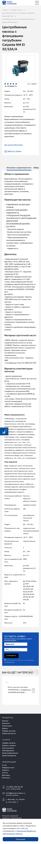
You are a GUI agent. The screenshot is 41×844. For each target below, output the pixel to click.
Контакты (6, 777)
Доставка (6, 775)
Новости (5, 770)
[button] (31, 672)
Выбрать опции (14, 151)
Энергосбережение (10, 753)
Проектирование (9, 755)
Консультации (8, 748)
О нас (4, 765)
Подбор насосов (8, 731)
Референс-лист (8, 767)
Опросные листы (9, 733)
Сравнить (11, 86)
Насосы (5, 720)
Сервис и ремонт (9, 745)
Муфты (5, 728)
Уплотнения (7, 725)
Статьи (5, 772)
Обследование (8, 750)
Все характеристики (13, 145)
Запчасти (6, 723)
